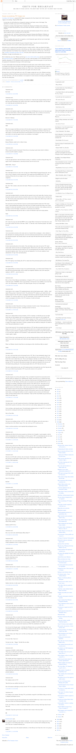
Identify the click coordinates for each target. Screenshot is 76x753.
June (59, 437)
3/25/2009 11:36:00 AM (12, 451)
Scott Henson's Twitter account (63, 25)
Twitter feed (62, 319)
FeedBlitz (69, 40)
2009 (58, 422)
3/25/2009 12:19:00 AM (12, 309)
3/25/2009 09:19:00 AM (12, 415)
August (59, 432)
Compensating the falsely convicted (65, 449)
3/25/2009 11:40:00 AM (12, 462)
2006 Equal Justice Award (64, 338)
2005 (58, 726)
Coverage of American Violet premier (66, 538)
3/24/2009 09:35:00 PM (12, 262)
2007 (58, 721)
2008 (58, 719)
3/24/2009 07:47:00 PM (12, 166)
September (60, 430)
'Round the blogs (61, 614)
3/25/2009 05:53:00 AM (12, 349)
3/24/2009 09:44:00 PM (12, 274)
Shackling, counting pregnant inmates (66, 495)
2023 (58, 391)
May (59, 439)
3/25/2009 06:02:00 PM (12, 561)
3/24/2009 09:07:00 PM (12, 255)
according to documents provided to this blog (14, 52)
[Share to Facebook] (31, 80)
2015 (58, 409)
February (60, 714)
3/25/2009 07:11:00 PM (12, 569)
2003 (58, 730)
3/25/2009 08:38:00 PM (12, 585)
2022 (58, 393)
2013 (58, 413)
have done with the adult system (32, 57)
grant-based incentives (8, 58)
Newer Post (4, 737)
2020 (58, 398)
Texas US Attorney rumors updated (65, 624)
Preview (59, 40)
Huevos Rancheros (69, 381)
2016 (58, 407)
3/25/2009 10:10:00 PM (12, 688)
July (59, 434)
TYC (22, 81)
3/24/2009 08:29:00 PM (12, 216)
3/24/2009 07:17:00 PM (12, 153)
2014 (58, 411)
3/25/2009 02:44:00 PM (12, 527)
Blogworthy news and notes (63, 508)
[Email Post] (25, 80)
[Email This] (27, 80)
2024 (58, 389)
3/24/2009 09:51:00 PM (12, 285)
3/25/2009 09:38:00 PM (12, 674)
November (60, 426)
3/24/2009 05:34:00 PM (12, 105)
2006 (58, 723)
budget (8, 81)
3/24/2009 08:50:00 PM (12, 240)
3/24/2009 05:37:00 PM (12, 120)
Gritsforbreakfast (9, 718)
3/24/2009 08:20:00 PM (12, 189)
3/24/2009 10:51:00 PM (12, 300)
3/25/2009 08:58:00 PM (12, 600)
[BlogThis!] (28, 80)
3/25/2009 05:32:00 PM (12, 544)
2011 (58, 417)
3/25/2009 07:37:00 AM (12, 397)
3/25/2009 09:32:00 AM (12, 428)
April (59, 441)
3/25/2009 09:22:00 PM (12, 644)
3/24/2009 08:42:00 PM (12, 227)
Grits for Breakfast (38, 6)
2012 (58, 415)
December (60, 424)
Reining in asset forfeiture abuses (65, 572)
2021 (58, 396)
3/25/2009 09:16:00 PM (12, 611)
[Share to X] (30, 80)
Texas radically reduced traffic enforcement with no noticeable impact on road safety (63, 50)
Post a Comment (5, 735)
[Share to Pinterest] (32, 80)
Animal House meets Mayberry (64, 557)
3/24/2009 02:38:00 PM (12, 94)
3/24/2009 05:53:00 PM (12, 136)
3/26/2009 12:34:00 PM (12, 731)
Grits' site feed (67, 33)
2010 (58, 419)
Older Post (50, 737)
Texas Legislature (15, 81)
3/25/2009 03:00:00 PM (12, 535)
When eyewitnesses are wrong (64, 559)
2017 (58, 404)
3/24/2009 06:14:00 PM (12, 144)
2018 (58, 402)
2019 (58, 400)
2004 (58, 728)
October (60, 428)
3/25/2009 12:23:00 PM (12, 483)
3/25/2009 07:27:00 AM (12, 371)
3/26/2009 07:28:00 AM (12, 715)
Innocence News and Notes (63, 543)
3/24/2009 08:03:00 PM (12, 179)
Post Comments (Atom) (13, 740)
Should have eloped (62, 510)
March (59, 443)
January (60, 716)
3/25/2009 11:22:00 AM (12, 439)
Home (27, 737)
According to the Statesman (8, 18)
